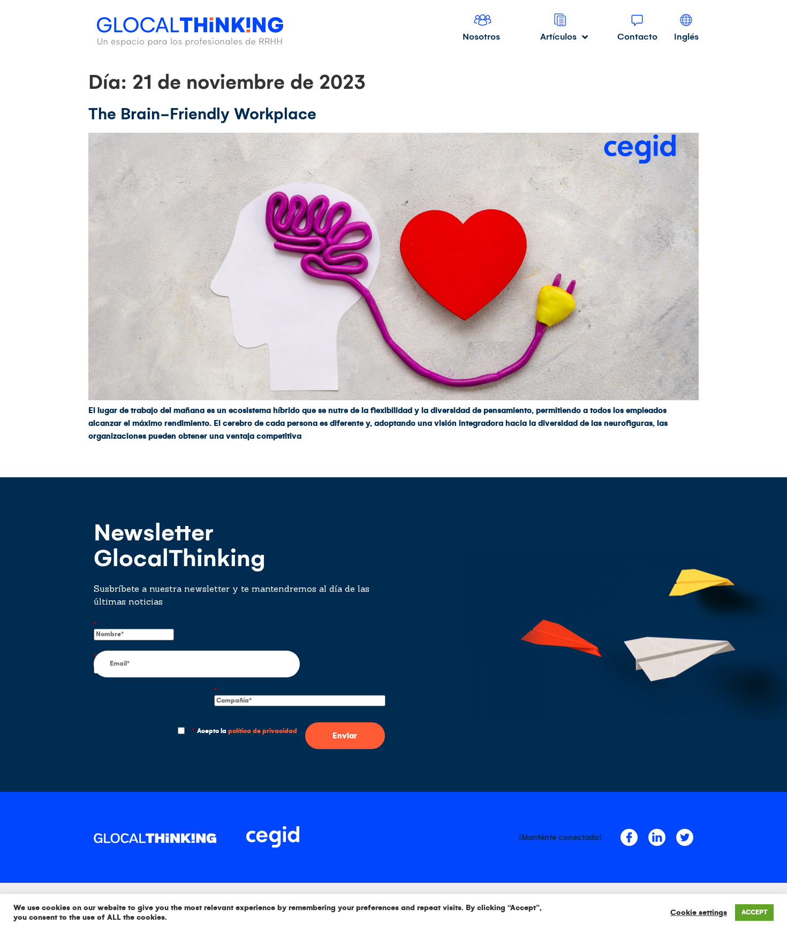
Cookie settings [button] (698, 913)
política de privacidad (262, 731)
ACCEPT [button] (754, 912)
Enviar (344, 735)
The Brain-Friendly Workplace (202, 114)
